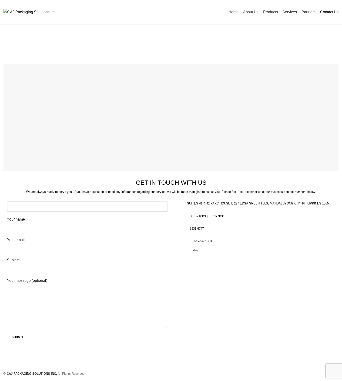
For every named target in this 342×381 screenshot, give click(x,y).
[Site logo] (29, 12)
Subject (13, 260)
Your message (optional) (27, 280)
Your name (16, 219)
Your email (16, 240)
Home (159, 47)
